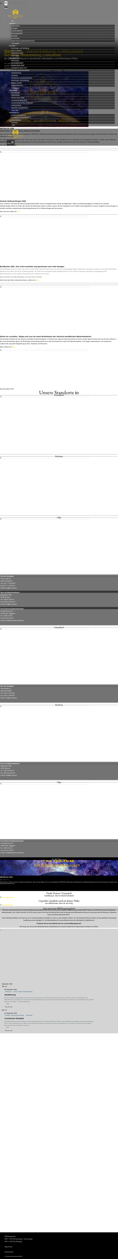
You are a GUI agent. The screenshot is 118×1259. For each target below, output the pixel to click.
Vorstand (14, 36)
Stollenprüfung (16, 73)
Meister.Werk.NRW (17, 65)
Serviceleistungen (17, 63)
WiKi (13, 125)
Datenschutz (9, 1252)
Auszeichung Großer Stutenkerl (22, 103)
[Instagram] (7, 7)
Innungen (14, 28)
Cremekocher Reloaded (14, 1018)
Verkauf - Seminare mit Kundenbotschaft (22, 991)
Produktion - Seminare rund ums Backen (14, 1015)
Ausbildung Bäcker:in (18, 115)
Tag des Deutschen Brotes (20, 70)
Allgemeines (15, 26)
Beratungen (15, 60)
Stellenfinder (15, 95)
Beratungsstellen (17, 33)
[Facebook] (5, 7)
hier (18, 211)
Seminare (14, 75)
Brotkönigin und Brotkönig (20, 48)
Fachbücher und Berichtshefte (21, 78)
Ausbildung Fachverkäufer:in (21, 117)
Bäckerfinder (15, 93)
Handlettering (10, 995)
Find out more (8, 1006)
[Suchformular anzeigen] (6, 3)
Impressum (8, 1246)
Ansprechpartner (17, 31)
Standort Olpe (8, 991)
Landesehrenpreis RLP (19, 68)
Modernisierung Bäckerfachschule (23, 41)
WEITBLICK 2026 (6, 877)
